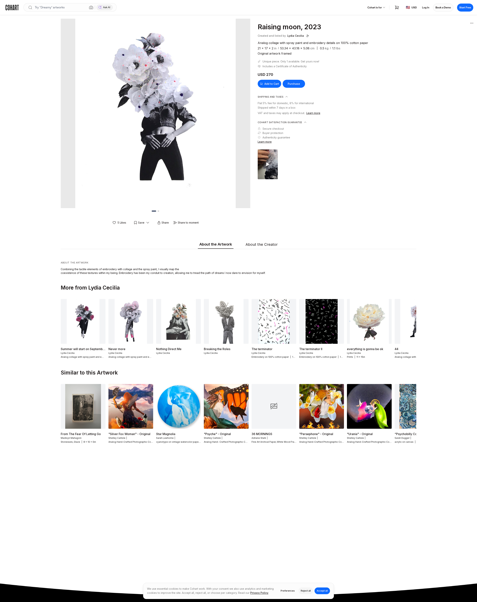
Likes (122, 222)
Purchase (294, 83)
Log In (425, 7)
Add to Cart (271, 83)
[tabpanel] (238, 263)
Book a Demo (443, 7)
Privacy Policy (259, 592)
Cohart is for (374, 7)
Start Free (465, 7)
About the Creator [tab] (262, 244)
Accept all (322, 590)
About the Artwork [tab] (215, 244)
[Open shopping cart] (397, 7)
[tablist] (238, 244)
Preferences (288, 590)
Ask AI (106, 7)
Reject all (306, 590)
